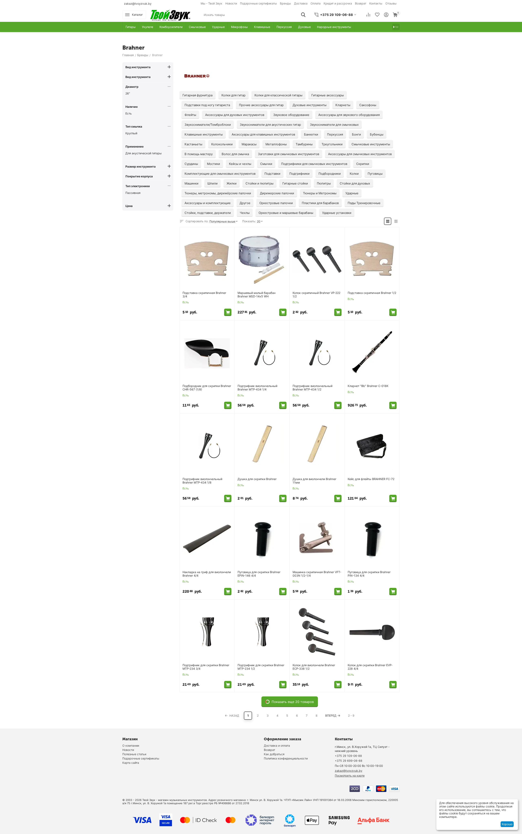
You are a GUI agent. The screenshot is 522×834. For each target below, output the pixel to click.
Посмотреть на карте (350, 775)
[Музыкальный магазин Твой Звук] (170, 14)
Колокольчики (222, 144)
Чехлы (245, 213)
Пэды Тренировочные (364, 203)
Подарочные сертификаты (258, 3)
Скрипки (362, 164)
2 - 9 (351, 715)
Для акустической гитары (143, 153)
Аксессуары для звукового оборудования (349, 115)
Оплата (316, 3)
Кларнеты (342, 105)
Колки (354, 174)
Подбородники (330, 174)
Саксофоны (367, 105)
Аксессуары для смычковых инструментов (360, 154)
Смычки (266, 164)
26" (127, 93)
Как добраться (274, 754)
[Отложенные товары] (377, 14)
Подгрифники (299, 174)
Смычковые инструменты (371, 144)
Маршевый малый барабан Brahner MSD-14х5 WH (256, 294)
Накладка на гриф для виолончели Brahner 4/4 (206, 573)
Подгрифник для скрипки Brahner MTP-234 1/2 (261, 667)
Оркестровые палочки (276, 203)
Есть (128, 113)
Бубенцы (376, 134)
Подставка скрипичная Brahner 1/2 (372, 293)
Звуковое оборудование (291, 115)
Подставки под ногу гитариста (207, 105)
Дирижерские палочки (277, 193)
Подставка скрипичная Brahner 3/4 (204, 294)
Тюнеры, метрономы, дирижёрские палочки (218, 193)
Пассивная (132, 193)
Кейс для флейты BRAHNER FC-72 (371, 479)
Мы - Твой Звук (211, 3)
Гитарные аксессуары (327, 95)
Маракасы (249, 144)
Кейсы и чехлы (240, 164)
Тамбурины (304, 144)
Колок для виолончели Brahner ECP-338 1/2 (314, 667)
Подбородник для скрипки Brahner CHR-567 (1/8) (206, 387)
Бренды (285, 3)
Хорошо (507, 824)
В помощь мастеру (199, 154)
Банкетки (311, 134)
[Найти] (303, 14)
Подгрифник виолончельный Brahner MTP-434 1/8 (202, 480)
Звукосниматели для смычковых (334, 125)
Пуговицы (375, 174)
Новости (231, 3)
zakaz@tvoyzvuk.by (138, 3)
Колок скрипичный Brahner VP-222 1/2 (316, 294)
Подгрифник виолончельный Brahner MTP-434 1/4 (257, 387)
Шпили (212, 183)
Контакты (375, 3)
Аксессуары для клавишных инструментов (263, 134)
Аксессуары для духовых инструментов (234, 115)
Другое (245, 203)
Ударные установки (336, 213)
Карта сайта (130, 762)
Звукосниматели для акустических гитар (270, 125)
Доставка (300, 3)
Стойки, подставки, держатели (208, 213)
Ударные (351, 193)
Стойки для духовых (355, 183)
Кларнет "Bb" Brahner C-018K (368, 386)
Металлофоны (276, 144)
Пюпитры (324, 183)
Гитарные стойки (295, 183)
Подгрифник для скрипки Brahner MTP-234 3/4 (205, 667)
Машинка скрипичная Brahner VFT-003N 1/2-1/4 (317, 573)
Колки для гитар (233, 95)
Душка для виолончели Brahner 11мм (314, 480)
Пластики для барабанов (320, 203)
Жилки (232, 183)
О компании (130, 745)
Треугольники (332, 144)
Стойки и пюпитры (259, 183)
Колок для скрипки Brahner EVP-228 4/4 (370, 667)
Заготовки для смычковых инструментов (288, 154)
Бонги (356, 134)
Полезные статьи (134, 754)
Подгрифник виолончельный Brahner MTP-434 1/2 (312, 387)
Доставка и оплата (277, 745)
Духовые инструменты (309, 105)
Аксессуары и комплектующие (208, 203)
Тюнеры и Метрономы (319, 193)
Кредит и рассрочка (338, 3)
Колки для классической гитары (278, 95)
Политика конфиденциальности (286, 758)
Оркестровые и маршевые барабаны (286, 213)
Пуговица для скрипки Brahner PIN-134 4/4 (369, 573)
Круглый (131, 133)
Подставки (272, 174)
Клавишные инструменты (204, 134)
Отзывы (391, 3)
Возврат (360, 3)
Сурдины (191, 164)
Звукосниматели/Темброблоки (208, 125)
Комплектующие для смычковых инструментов (220, 174)
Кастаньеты (193, 144)
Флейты (190, 115)
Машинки (191, 183)
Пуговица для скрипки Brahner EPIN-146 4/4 (259, 573)
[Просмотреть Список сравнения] (368, 14)
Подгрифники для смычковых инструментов (314, 164)
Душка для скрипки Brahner (257, 479)
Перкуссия (335, 134)
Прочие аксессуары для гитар (261, 105)
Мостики (213, 164)
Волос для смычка (235, 154)
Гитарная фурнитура (197, 95)
